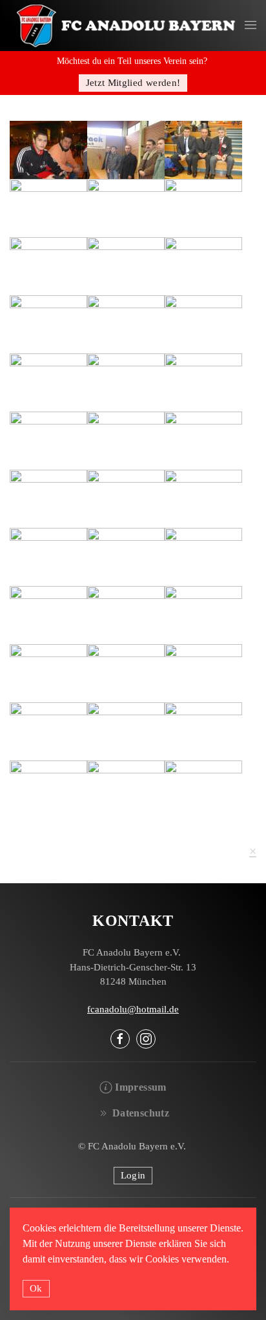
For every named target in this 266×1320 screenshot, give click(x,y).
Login (133, 1175)
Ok (36, 1288)
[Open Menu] (250, 25)
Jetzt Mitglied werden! (133, 83)
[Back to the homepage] (127, 25)
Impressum (140, 1087)
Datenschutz (140, 1112)
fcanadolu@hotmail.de (133, 1009)
